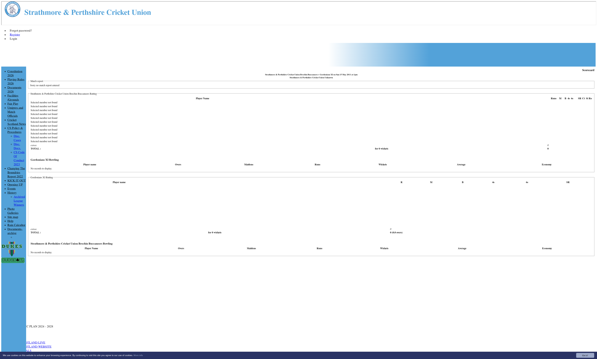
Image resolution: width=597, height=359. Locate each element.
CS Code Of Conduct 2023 (19, 158)
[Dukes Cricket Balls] (11, 256)
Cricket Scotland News (16, 122)
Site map (12, 217)
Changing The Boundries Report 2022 (16, 172)
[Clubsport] (13, 262)
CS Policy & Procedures (15, 130)
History (12, 192)
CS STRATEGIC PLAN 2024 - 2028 (30, 326)
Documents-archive (15, 231)
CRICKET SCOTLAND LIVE (26, 342)
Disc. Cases (17, 138)
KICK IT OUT (16, 180)
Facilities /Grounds (13, 97)
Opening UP (15, 184)
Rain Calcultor (16, 225)
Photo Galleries (13, 211)
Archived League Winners (19, 200)
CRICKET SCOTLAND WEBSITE (29, 346)
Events (11, 188)
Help (10, 221)
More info (138, 355)
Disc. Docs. (17, 146)
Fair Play (12, 103)
